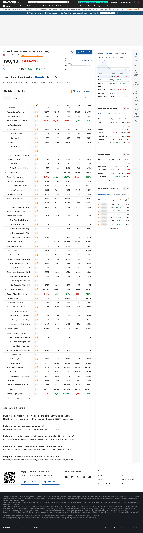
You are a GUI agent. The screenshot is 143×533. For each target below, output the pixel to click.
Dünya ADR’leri (75, 9)
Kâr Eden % (109, 114)
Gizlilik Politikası (124, 528)
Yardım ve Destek (128, 479)
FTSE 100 (101, 93)
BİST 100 (101, 76)
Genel (5, 77)
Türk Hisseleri (30, 9)
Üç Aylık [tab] (15, 98)
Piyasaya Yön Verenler (107, 108)
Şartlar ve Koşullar (110, 528)
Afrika (122, 9)
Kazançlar (60, 82)
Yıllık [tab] (7, 98)
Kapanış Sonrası (57, 9)
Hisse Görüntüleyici (85, 6)
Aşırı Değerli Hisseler (119, 194)
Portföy (100, 479)
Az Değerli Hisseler (104, 194)
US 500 (100, 86)
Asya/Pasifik (116, 9)
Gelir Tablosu (18, 82)
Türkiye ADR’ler (86, 9)
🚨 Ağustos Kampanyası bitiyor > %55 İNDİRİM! (93, 2)
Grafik (13, 77)
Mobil (100, 475)
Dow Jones (101, 83)
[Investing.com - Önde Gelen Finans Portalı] (11, 2)
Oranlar (43, 82)
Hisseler (7, 9)
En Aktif (100, 114)
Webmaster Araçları (104, 484)
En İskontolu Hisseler (106, 189)
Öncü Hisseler (104, 155)
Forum (57, 77)
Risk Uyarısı (136, 528)
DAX (99, 80)
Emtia (116, 53)
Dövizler (101, 53)
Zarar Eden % (119, 114)
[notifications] (134, 2)
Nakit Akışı (35, 82)
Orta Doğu (108, 9)
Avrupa (101, 9)
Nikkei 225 (101, 90)
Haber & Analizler (25, 77)
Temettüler (51, 82)
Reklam (124, 475)
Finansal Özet (7, 82)
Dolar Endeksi (102, 96)
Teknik (49, 77)
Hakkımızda (126, 471)
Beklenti (67, 82)
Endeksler (109, 53)
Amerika (95, 9)
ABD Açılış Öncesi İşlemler (43, 9)
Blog (99, 471)
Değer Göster (86, 60)
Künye (124, 484)
